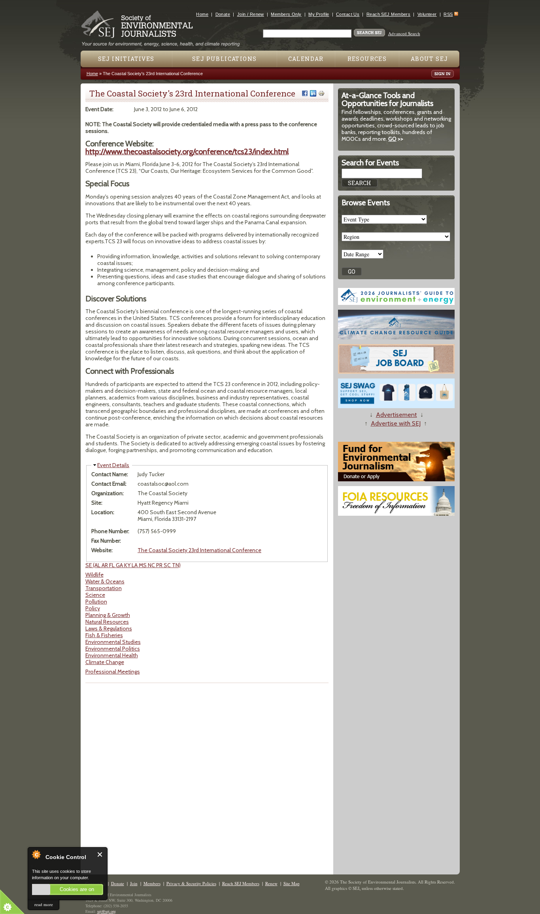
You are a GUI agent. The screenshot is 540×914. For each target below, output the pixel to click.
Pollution (96, 601)
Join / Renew (250, 14)
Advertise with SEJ (396, 423)
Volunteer (427, 14)
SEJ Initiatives (126, 58)
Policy (92, 608)
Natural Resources (107, 621)
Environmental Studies (113, 641)
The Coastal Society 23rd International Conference (199, 550)
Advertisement (396, 414)
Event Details (113, 465)
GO (392, 138)
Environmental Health (111, 655)
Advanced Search (404, 33)
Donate (222, 14)
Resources (367, 58)
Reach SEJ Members (388, 14)
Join (134, 883)
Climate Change (104, 662)
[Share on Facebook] (305, 93)
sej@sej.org (106, 911)
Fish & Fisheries (104, 635)
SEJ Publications (224, 58)
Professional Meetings (112, 671)
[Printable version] (321, 93)
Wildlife (94, 574)
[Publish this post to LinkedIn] (313, 93)
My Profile (318, 14)
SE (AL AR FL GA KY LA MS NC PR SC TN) (133, 565)
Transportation (103, 588)
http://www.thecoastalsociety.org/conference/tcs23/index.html (187, 151)
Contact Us (347, 14)
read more (43, 904)
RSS (448, 14)
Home (202, 14)
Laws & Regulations (108, 628)
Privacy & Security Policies (191, 883)
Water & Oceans (105, 581)
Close (100, 854)
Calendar (306, 58)
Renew (271, 883)
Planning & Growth (107, 615)
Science (95, 594)
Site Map (291, 883)
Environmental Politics (112, 648)
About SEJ (429, 58)
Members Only (286, 14)
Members (151, 883)
